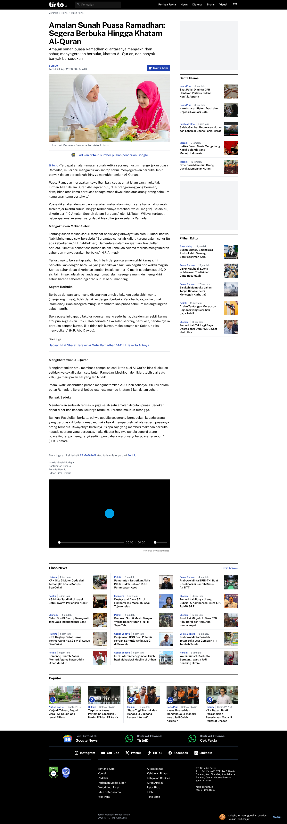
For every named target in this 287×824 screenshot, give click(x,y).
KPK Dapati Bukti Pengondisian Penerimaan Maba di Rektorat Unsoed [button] (219, 716)
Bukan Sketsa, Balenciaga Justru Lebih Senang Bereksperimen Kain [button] (196, 253)
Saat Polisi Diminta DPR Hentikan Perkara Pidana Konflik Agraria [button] (195, 93)
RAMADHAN (88, 455)
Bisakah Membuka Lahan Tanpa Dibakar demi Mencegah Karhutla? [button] (196, 291)
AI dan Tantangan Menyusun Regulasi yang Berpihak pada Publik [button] (198, 310)
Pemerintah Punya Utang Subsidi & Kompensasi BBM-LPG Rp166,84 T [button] (201, 603)
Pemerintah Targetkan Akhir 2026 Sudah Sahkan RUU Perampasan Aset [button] (132, 584)
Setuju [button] (277, 817)
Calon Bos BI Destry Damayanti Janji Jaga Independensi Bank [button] (69, 620)
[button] (58, 4)
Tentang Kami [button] (106, 768)
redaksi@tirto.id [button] (204, 786)
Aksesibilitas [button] (155, 768)
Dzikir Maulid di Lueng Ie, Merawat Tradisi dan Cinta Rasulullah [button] (194, 272)
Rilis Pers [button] (104, 796)
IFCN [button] (150, 792)
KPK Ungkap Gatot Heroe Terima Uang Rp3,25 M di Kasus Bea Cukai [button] (69, 641)
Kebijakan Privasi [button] (157, 773)
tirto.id (53, 165)
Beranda (53, 12)
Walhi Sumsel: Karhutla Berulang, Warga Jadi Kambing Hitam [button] (195, 660)
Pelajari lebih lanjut (239, 818)
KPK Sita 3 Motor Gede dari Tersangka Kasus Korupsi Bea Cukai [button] (66, 584)
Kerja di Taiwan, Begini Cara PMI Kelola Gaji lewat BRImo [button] (63, 714)
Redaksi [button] (103, 778)
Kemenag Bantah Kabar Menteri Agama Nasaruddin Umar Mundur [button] (66, 660)
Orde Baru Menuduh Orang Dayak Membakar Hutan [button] (197, 167)
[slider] (91, 542)
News (65, 12)
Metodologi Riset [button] (108, 787)
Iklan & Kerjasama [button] (109, 792)
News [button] (184, 4)
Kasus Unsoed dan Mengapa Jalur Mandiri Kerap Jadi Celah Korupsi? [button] (181, 716)
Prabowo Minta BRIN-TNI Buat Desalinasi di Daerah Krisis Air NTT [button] (199, 584)
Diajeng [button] (197, 4)
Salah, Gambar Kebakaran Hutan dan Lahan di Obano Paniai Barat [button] (201, 129)
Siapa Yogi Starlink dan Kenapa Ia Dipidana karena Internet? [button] (142, 714)
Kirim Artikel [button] (155, 782)
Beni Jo (53, 65)
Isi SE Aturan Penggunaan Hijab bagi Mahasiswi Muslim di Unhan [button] (135, 658)
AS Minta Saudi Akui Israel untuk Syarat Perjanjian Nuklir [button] (68, 601)
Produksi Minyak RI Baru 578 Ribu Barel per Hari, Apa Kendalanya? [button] (198, 622)
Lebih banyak (229, 568)
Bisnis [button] (211, 4)
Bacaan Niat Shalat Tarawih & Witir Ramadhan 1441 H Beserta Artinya (99, 345)
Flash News (77, 12)
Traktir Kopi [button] (160, 68)
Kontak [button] (102, 773)
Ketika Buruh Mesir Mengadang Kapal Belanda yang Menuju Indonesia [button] (200, 150)
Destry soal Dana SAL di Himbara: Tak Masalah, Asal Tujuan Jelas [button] (132, 603)
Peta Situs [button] (153, 787)
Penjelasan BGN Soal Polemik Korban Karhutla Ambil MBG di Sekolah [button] (133, 641)
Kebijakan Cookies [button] (158, 778)
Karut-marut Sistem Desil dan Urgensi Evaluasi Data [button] (199, 110)
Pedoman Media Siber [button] (112, 782)
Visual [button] (223, 4)
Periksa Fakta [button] (167, 4)
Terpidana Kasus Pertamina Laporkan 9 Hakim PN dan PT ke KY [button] (103, 714)
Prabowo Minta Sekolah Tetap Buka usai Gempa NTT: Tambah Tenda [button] (198, 641)
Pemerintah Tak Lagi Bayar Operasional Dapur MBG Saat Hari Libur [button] (198, 329)
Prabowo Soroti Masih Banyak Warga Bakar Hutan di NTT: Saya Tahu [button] (133, 622)
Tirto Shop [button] (153, 796)
